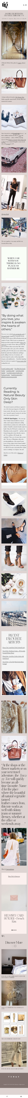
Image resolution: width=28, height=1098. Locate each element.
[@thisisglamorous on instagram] (14, 585)
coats (20, 135)
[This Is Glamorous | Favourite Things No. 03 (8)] (14, 473)
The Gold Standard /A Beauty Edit (11, 1039)
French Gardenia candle (7, 368)
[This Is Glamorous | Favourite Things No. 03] (14, 558)
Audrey (19, 63)
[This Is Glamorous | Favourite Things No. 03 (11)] (14, 683)
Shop (14, 876)
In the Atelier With (21, 361)
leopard (8, 144)
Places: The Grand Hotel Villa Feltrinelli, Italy (14, 647)
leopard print (16, 133)
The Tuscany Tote (19, 97)
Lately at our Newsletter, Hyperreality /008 (12, 1008)
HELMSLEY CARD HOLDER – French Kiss (14, 918)
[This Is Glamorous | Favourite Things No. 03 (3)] (14, 40)
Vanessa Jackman (10, 869)
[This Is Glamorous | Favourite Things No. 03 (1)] (14, 717)
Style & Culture (17, 18)
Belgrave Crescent (12, 139)
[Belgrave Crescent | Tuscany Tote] (14, 748)
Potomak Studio (5, 336)
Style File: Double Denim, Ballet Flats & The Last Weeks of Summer (13, 977)
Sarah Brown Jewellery (16, 375)
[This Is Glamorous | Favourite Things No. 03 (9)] (14, 503)
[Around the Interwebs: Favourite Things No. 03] (14, 297)
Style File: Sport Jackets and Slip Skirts (12, 1069)
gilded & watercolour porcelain (9, 377)
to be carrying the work (18, 334)
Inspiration (11, 18)
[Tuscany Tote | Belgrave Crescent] (14, 81)
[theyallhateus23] (14, 531)
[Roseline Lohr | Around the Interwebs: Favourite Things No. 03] (14, 228)
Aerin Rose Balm (10, 370)
